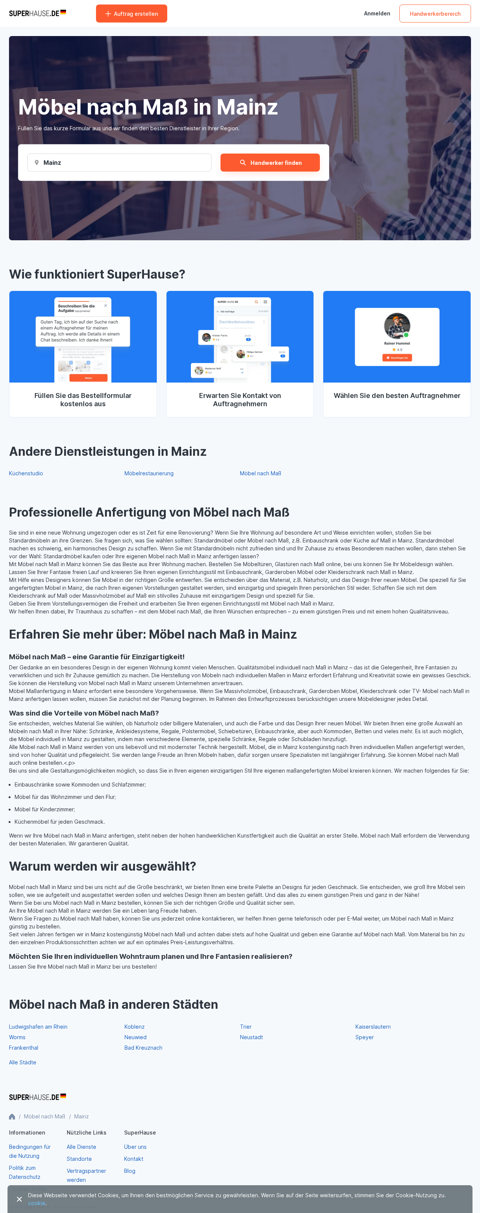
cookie (36, 1203)
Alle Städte (22, 1062)
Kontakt (133, 1159)
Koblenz (134, 1026)
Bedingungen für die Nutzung (30, 1151)
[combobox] (53, 162)
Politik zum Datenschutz (24, 1172)
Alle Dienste (81, 1147)
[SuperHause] (37, 13)
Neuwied (135, 1037)
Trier (246, 1026)
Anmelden (377, 14)
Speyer (365, 1037)
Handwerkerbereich (435, 14)
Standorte (79, 1159)
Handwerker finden (276, 163)
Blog (129, 1171)
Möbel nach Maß (260, 473)
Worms (17, 1037)
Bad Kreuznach (143, 1047)
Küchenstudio (26, 473)
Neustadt (251, 1037)
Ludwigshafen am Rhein (38, 1026)
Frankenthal (23, 1047)
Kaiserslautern (373, 1026)
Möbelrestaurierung (149, 473)
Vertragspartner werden (86, 1175)
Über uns (135, 1147)
